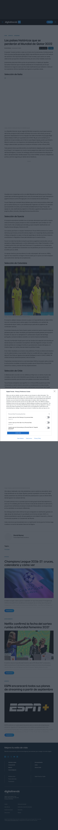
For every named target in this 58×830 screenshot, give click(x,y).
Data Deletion (20, 438)
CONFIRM (18, 433)
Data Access (29, 438)
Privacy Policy (37, 438)
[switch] (48, 417)
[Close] (55, 391)
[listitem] (29, 414)
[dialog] (29, 415)
